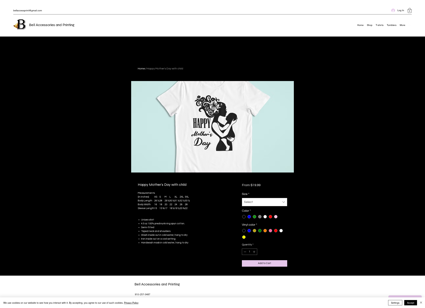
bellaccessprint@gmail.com (27, 10)
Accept (410, 302)
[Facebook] (410, 25)
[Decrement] (244, 252)
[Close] (421, 302)
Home (141, 68)
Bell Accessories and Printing (51, 25)
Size (245, 194)
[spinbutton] (249, 252)
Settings (395, 302)
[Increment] (254, 252)
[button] (410, 10)
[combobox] (264, 202)
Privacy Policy (131, 302)
